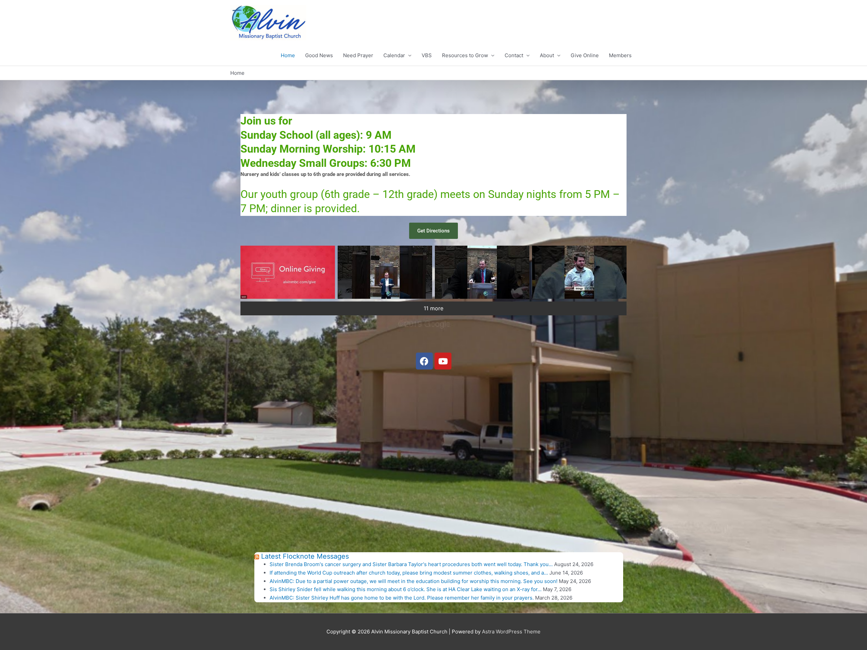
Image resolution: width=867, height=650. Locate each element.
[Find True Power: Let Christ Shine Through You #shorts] (385, 272)
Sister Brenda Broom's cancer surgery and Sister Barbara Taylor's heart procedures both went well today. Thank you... (411, 564)
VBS (427, 55)
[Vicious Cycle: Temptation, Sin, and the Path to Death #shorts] (579, 272)
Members (620, 55)
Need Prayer (358, 55)
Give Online (585, 55)
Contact (514, 55)
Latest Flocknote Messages (305, 556)
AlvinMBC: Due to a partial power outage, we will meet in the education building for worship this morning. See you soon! (413, 581)
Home (288, 55)
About (547, 55)
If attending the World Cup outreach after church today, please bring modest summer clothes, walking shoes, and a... (409, 572)
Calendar (394, 55)
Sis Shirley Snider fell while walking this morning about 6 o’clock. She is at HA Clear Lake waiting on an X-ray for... (406, 589)
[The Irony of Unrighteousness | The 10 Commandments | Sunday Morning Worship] (287, 272)
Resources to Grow (465, 55)
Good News (319, 55)
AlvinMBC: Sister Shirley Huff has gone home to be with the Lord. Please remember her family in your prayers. (402, 598)
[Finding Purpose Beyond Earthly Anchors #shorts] (482, 272)
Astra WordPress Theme (511, 631)
